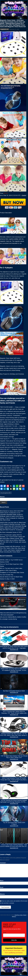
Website (2, 894)
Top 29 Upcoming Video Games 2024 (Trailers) (14, 823)
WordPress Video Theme (20, 915)
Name (2, 880)
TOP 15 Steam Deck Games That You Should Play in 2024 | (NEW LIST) (14, 756)
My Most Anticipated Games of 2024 (11, 532)
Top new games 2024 (6, 492)
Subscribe (14, 940)
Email (2, 887)
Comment (3, 862)
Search (2, 496)
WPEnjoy (14, 916)
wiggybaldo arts (4, 29)
